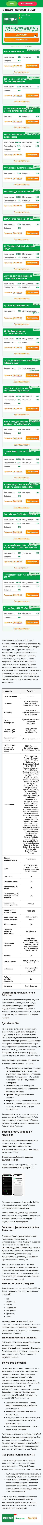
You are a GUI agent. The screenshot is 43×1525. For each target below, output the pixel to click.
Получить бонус (21, 40)
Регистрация (27, 4)
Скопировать (32, 66)
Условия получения (21, 72)
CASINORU (17, 66)
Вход (11, 4)
